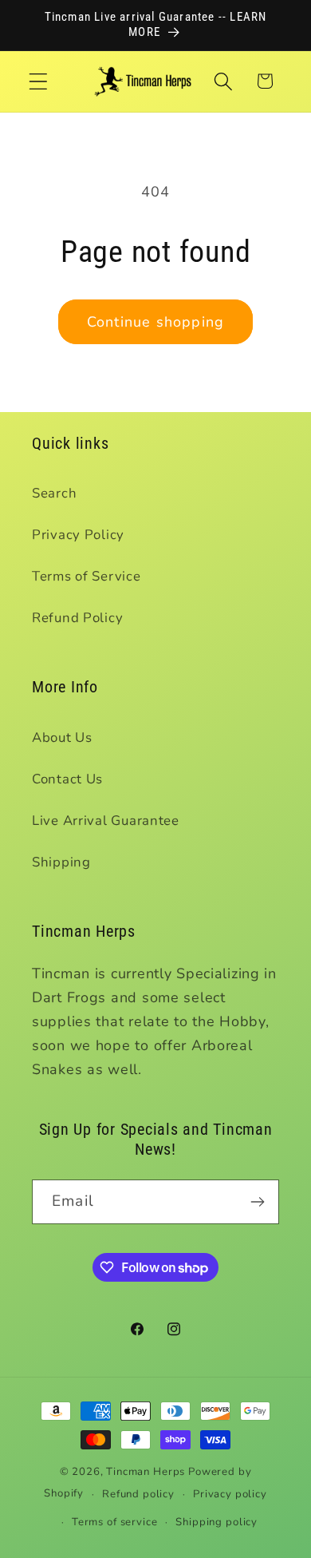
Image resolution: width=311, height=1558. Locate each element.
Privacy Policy (78, 534)
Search (54, 493)
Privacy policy (230, 1494)
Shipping (61, 862)
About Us (62, 737)
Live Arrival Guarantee (105, 820)
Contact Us (67, 779)
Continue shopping (155, 321)
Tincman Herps (145, 1472)
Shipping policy (216, 1522)
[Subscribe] (257, 1201)
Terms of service (114, 1522)
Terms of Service (86, 576)
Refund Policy (77, 618)
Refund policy (138, 1494)
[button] (39, 81)
